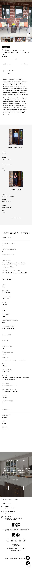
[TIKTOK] (16, 540)
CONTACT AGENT (16, 217)
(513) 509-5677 (6, 159)
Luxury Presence (16, 550)
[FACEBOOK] (7, 540)
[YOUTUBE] (20, 540)
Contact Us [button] (16, 488)
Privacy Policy (22, 558)
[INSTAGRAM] (11, 540)
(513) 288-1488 (6, 201)
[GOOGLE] (24, 540)
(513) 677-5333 (8, 513)
